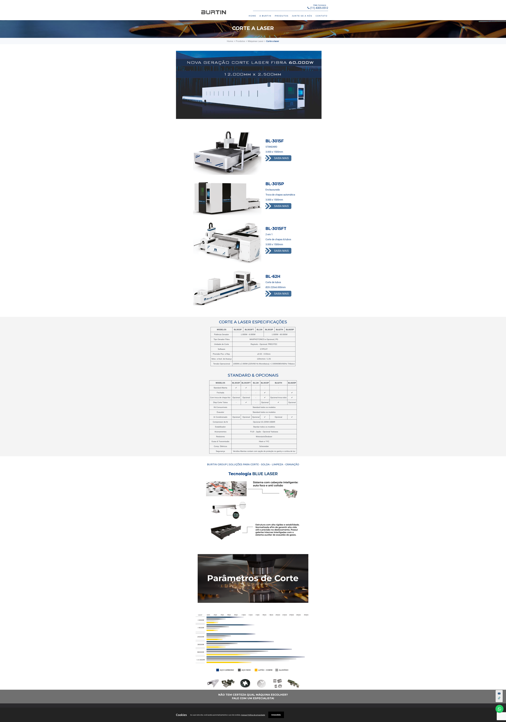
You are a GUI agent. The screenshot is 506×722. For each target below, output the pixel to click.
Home (230, 41)
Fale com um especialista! (253, 698)
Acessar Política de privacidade (253, 715)
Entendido (276, 715)
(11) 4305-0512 (319, 7)
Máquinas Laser (256, 41)
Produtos (240, 41)
